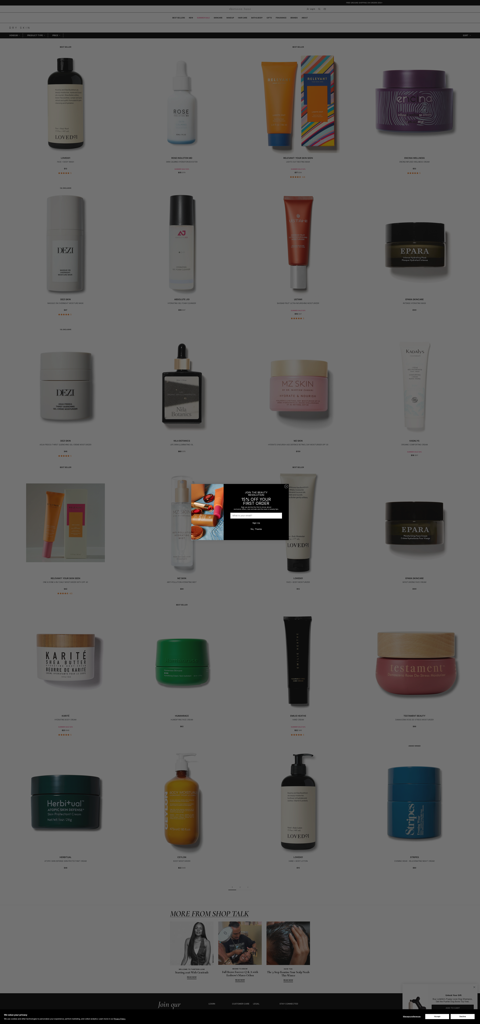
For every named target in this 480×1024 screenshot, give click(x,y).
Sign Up (256, 523)
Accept (437, 1016)
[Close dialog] (286, 486)
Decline (463, 1016)
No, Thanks (256, 529)
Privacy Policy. (120, 1019)
